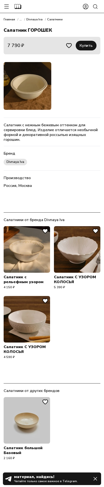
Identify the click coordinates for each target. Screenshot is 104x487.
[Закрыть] (95, 479)
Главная (9, 19)
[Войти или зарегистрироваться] (85, 6)
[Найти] (95, 6)
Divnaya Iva (34, 19)
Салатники (55, 19)
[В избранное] (69, 45)
